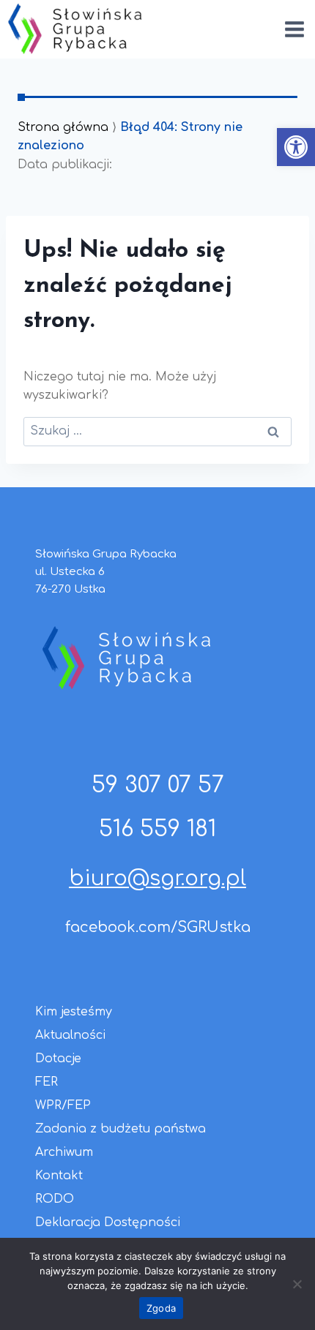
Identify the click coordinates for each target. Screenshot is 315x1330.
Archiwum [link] (64, 1152)
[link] (296, 147)
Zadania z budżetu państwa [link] (120, 1128)
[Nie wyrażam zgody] (296, 1284)
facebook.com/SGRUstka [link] (158, 927)
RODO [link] (54, 1199)
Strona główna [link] (63, 127)
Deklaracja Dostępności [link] (107, 1222)
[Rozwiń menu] (294, 29)
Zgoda (161, 1308)
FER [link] (46, 1082)
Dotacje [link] (58, 1058)
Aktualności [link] (70, 1035)
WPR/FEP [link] (63, 1105)
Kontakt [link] (59, 1175)
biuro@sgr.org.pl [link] (157, 878)
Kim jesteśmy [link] (73, 1011)
